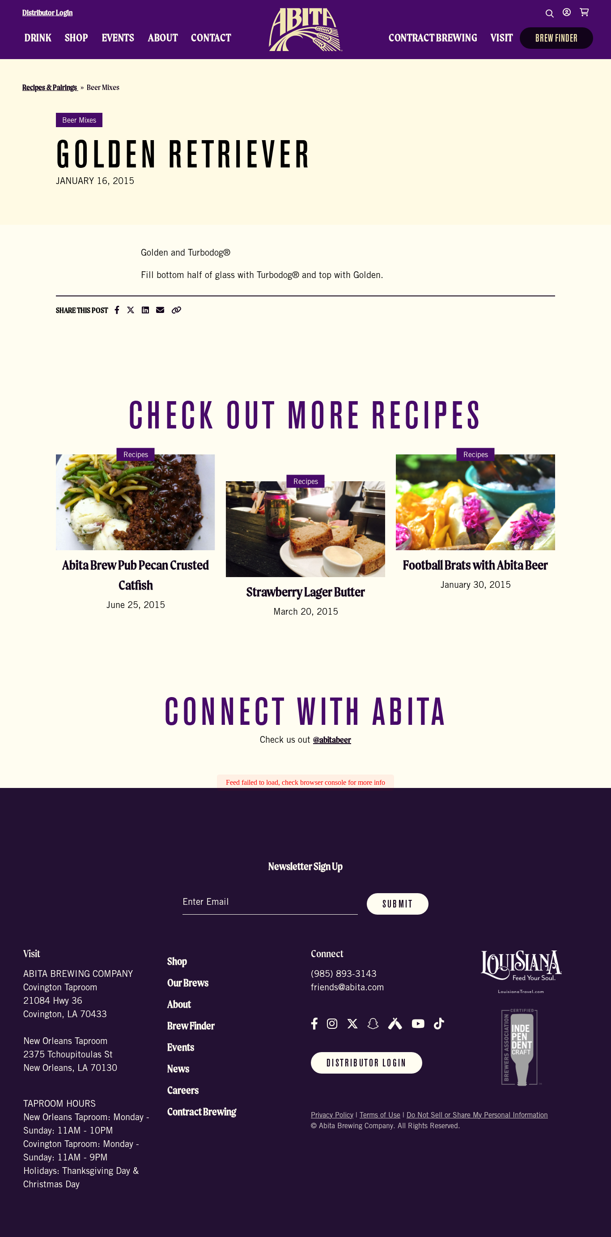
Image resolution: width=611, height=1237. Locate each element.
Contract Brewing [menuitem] (433, 37)
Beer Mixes (79, 120)
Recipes (135, 454)
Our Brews (187, 983)
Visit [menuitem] (502, 37)
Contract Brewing (201, 1111)
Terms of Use (380, 1115)
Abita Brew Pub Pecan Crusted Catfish (135, 574)
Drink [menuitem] (38, 37)
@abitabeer (332, 740)
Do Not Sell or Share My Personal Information (477, 1115)
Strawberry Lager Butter (305, 591)
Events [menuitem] (118, 37)
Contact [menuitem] (211, 37)
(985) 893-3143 (344, 975)
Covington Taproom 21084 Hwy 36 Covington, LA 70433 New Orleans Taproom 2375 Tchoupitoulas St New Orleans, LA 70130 (70, 1029)
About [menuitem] (163, 37)
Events (180, 1047)
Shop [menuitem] (77, 37)
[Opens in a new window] (521, 971)
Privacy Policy (332, 1115)
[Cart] (584, 18)
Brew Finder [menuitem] (556, 39)
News (178, 1068)
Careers (183, 1090)
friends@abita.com (347, 988)
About (179, 1004)
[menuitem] (305, 29)
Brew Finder (191, 1026)
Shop (177, 961)
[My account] (567, 18)
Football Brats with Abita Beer (475, 564)
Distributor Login (47, 12)
